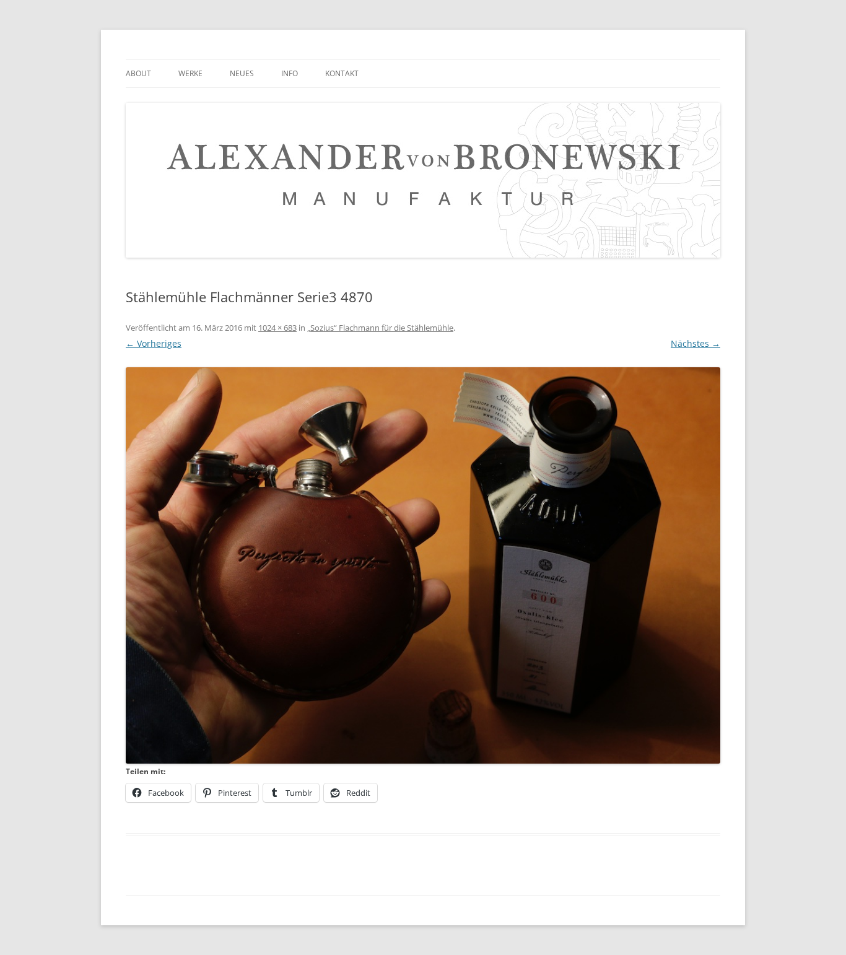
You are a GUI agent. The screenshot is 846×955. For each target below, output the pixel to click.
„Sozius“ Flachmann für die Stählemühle (380, 327)
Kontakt (342, 73)
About (138, 73)
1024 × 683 (277, 327)
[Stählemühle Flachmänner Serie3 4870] (423, 565)
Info (289, 73)
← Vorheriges (153, 343)
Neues (242, 73)
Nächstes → (695, 343)
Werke (190, 73)
